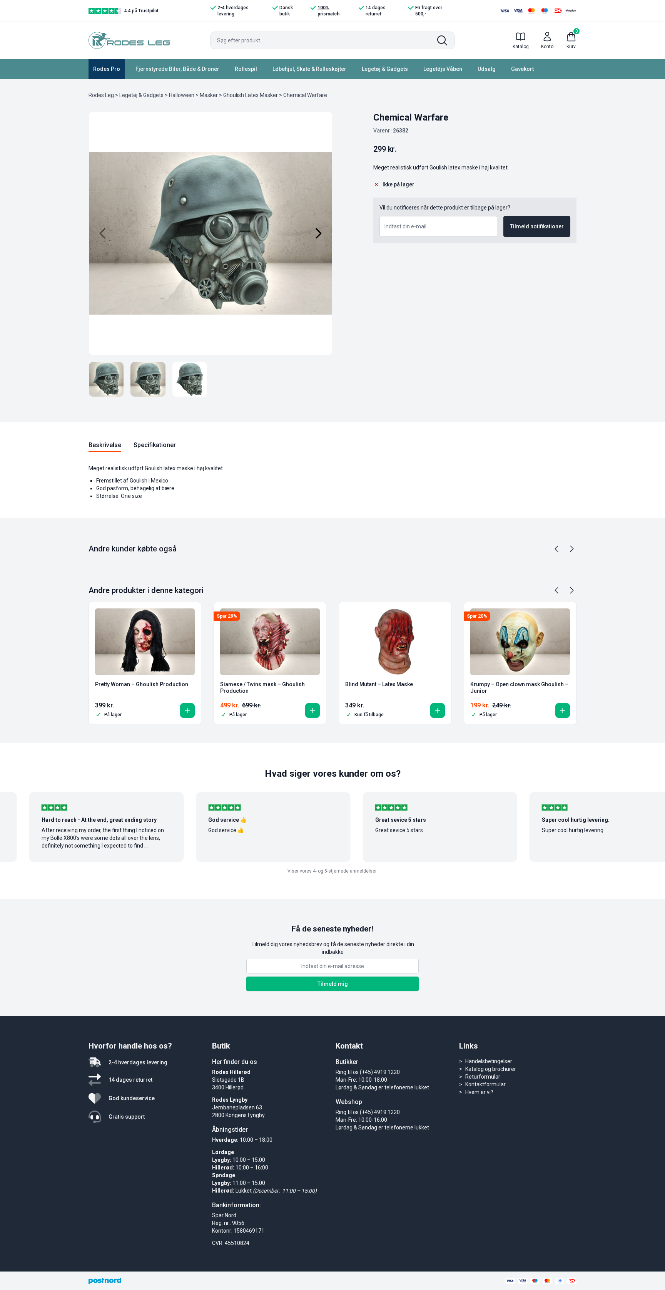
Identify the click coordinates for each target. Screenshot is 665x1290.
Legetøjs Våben (442, 69)
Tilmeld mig (332, 984)
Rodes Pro (106, 69)
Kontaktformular (485, 1084)
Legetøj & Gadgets (385, 69)
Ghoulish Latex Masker (250, 95)
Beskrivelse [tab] (105, 445)
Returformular (482, 1077)
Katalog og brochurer (490, 1069)
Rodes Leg (101, 95)
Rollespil (246, 69)
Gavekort (522, 69)
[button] (187, 710)
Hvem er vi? (479, 1092)
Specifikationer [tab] (155, 445)
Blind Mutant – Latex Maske (379, 684)
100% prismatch (328, 11)
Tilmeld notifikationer (537, 226)
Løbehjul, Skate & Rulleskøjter (309, 69)
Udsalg (487, 69)
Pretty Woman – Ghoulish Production (141, 684)
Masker (209, 95)
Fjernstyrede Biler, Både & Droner (177, 69)
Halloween (181, 95)
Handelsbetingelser (488, 1061)
